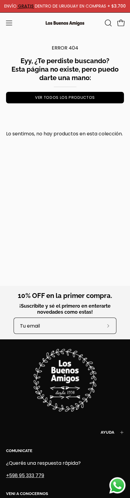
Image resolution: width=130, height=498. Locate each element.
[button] (107, 23)
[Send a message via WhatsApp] (117, 485)
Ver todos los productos (65, 97)
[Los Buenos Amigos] (65, 23)
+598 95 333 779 (25, 475)
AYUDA (107, 432)
